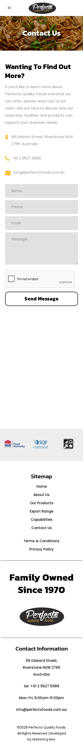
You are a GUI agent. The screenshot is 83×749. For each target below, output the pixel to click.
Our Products (41, 503)
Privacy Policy (41, 549)
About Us (41, 494)
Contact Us (41, 527)
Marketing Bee (43, 739)
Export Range (41, 511)
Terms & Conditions (41, 541)
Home (41, 486)
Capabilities (42, 519)
